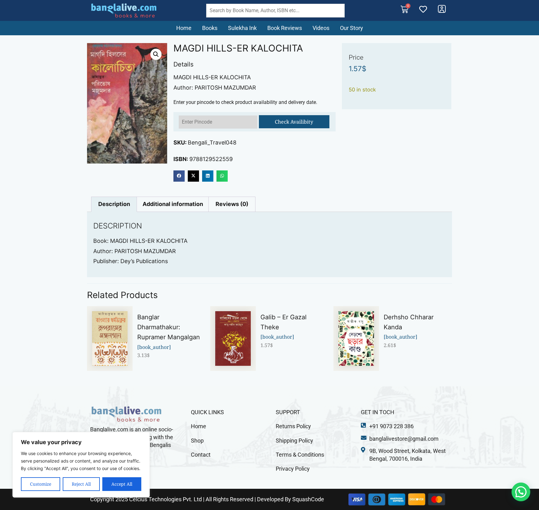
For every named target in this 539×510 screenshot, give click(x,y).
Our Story (351, 28)
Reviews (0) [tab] (232, 204)
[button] (156, 54)
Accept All (121, 484)
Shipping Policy (294, 440)
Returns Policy (293, 426)
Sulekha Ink (242, 28)
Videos (321, 28)
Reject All (81, 484)
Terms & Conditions (300, 454)
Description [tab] (114, 204)
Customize (40, 484)
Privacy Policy (293, 468)
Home (184, 28)
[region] (81, 465)
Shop (197, 440)
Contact (201, 454)
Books (209, 28)
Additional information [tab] (173, 204)
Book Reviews (284, 28)
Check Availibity (294, 121)
